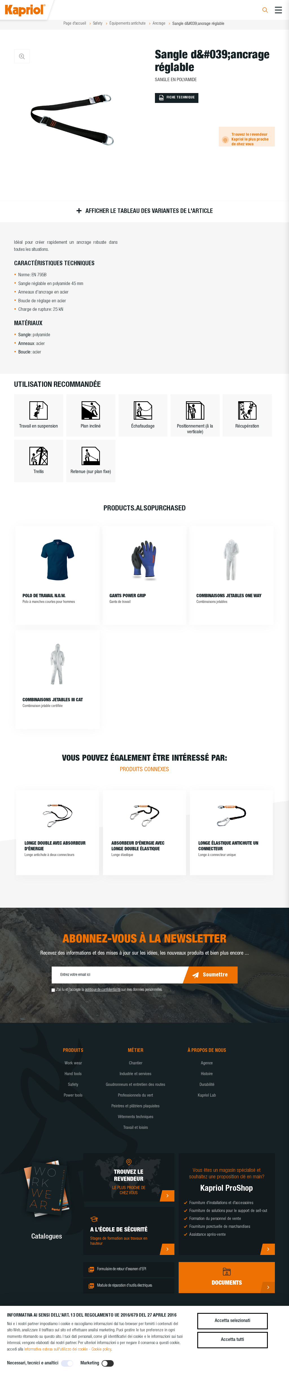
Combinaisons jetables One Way (228, 596)
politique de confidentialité (103, 990)
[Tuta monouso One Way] (231, 560)
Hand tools (73, 1074)
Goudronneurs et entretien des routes (135, 1085)
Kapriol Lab (207, 1095)
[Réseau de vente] (166, 1196)
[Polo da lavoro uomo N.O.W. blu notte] (58, 560)
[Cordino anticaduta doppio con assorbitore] (58, 816)
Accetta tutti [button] (232, 1340)
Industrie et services (135, 1074)
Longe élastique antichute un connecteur (228, 846)
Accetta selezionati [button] (232, 1321)
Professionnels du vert (135, 1095)
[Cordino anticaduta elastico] (231, 816)
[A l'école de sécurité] (166, 1249)
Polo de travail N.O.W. (44, 596)
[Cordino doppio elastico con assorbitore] (144, 816)
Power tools (73, 1095)
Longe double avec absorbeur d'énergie (55, 846)
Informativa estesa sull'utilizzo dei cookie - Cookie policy (67, 1349)
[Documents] (267, 1287)
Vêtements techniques (135, 1117)
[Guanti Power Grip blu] (145, 560)
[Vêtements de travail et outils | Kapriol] (33, 11)
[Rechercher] (265, 10)
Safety (73, 1085)
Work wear (73, 1063)
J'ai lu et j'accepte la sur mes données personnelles (109, 990)
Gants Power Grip (128, 596)
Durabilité (207, 1085)
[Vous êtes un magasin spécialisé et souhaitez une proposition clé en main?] (267, 1249)
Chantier (135, 1063)
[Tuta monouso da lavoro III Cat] (58, 664)
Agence (207, 1063)
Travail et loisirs (135, 1128)
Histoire (207, 1074)
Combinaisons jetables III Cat (53, 700)
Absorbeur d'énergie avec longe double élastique (138, 846)
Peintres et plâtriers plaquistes (135, 1106)
